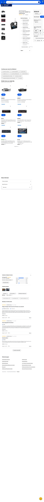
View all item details (25, 46)
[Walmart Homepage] (4, 2)
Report (30, 317)
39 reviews (7, 278)
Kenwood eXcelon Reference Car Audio (8, 365)
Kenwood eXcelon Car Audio (26, 365)
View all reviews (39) (16, 350)
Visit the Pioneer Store (22, 10)
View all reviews (5, 282)
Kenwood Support (5, 363)
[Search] (39, 2)
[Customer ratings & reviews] (30, 275)
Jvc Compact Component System (27, 363)
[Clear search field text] (37, 2)
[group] (23, 14)
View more (16, 146)
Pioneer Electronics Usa (6, 359)
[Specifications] (30, 184)
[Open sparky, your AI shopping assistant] (40, 498)
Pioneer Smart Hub (5, 361)
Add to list (38, 40)
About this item (5, 177)
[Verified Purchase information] (12, 304)
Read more (4, 313)
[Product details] (30, 181)
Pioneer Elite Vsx (24, 361)
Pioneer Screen (24, 359)
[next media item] (15, 24)
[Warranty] (29, 187)
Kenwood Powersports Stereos (27, 368)
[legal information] (40, 13)
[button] (13, 25)
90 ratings (26, 14)
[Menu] (2, 2)
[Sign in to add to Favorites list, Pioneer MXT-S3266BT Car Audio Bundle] (15, 21)
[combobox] (23, 2)
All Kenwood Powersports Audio (7, 368)
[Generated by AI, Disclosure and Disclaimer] (32, 47)
